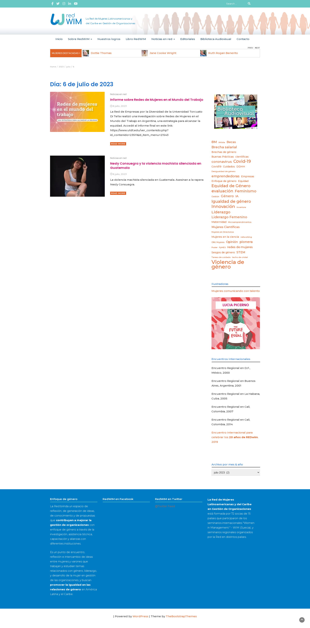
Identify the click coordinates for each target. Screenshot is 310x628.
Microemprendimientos (239, 222)
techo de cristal (240, 257)
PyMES (222, 247)
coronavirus (222, 162)
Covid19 (216, 166)
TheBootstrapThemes (181, 616)
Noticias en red (162, 39)
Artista (222, 142)
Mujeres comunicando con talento (236, 291)
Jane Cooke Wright (163, 52)
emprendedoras (225, 176)
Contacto (243, 39)
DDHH (240, 166)
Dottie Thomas (101, 52)
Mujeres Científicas (226, 227)
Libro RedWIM (136, 39)
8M (214, 142)
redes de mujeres (240, 247)
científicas (242, 156)
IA (236, 196)
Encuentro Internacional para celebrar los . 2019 (235, 437)
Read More (118, 144)
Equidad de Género (231, 185)
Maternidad (219, 222)
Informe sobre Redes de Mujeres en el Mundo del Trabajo (156, 99)
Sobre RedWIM (79, 39)
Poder (214, 247)
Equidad (243, 181)
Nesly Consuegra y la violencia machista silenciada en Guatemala (155, 165)
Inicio (59, 39)
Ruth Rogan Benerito (223, 52)
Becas (231, 142)
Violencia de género (228, 264)
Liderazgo (221, 212)
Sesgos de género (223, 252)
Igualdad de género (231, 201)
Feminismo (245, 191)
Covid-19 (242, 161)
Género (227, 196)
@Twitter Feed (165, 506)
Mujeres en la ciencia (225, 236)
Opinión (232, 242)
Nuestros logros (108, 39)
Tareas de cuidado (221, 257)
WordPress (140, 616)
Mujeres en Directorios (223, 232)
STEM (240, 252)
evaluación (222, 191)
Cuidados (229, 166)
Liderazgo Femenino (229, 217)
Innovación (223, 206)
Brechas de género (224, 152)
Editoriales (187, 39)
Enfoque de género (224, 181)
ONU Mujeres (218, 242)
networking (246, 237)
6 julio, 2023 (120, 106)
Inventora (241, 207)
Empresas (247, 176)
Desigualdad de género (223, 171)
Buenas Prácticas (223, 156)
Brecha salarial (224, 147)
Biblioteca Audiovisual (215, 39)
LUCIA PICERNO (236, 304)
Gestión (215, 196)
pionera (246, 242)
